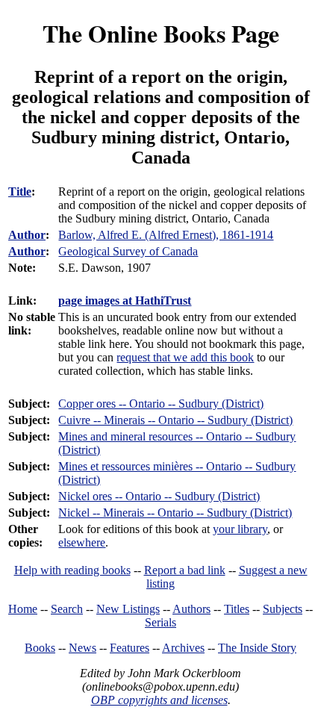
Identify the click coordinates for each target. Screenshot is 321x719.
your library (240, 529)
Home (22, 609)
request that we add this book (185, 357)
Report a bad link (184, 570)
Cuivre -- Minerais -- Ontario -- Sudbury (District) (175, 420)
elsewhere (81, 542)
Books (40, 647)
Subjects (282, 609)
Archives (183, 647)
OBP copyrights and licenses (159, 700)
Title (19, 191)
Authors (191, 609)
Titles (236, 609)
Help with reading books (72, 570)
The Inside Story (257, 647)
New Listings (128, 609)
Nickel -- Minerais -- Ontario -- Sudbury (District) (175, 512)
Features (129, 647)
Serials (160, 622)
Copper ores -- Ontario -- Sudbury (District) (161, 403)
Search (67, 609)
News (82, 647)
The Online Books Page (161, 33)
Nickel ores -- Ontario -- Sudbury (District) (159, 496)
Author (27, 234)
